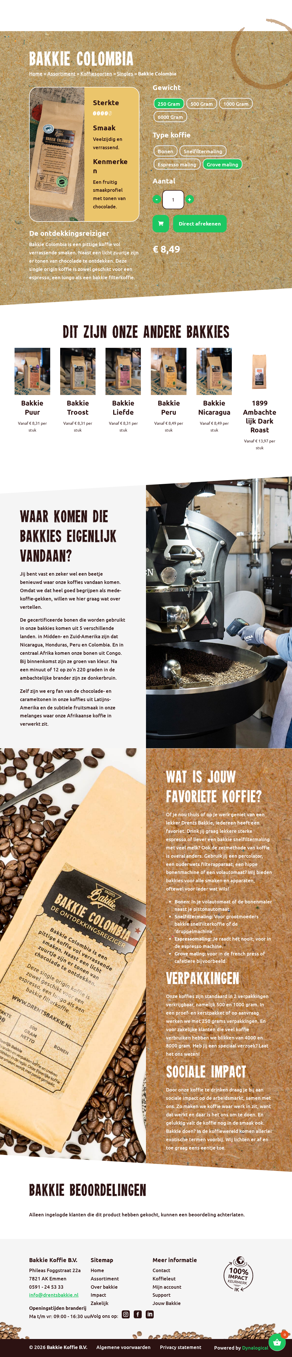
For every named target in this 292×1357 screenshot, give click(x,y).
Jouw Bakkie (167, 1303)
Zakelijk (99, 1303)
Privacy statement (180, 1347)
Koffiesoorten (96, 73)
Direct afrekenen (200, 223)
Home (35, 73)
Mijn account (167, 1287)
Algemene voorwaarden (123, 1347)
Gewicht (167, 87)
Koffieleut (164, 1278)
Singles (125, 73)
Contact (161, 1270)
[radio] (169, 103)
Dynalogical (255, 1347)
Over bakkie (104, 1287)
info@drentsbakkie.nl (53, 1295)
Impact (98, 1295)
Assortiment (61, 73)
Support (162, 1295)
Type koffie (172, 134)
